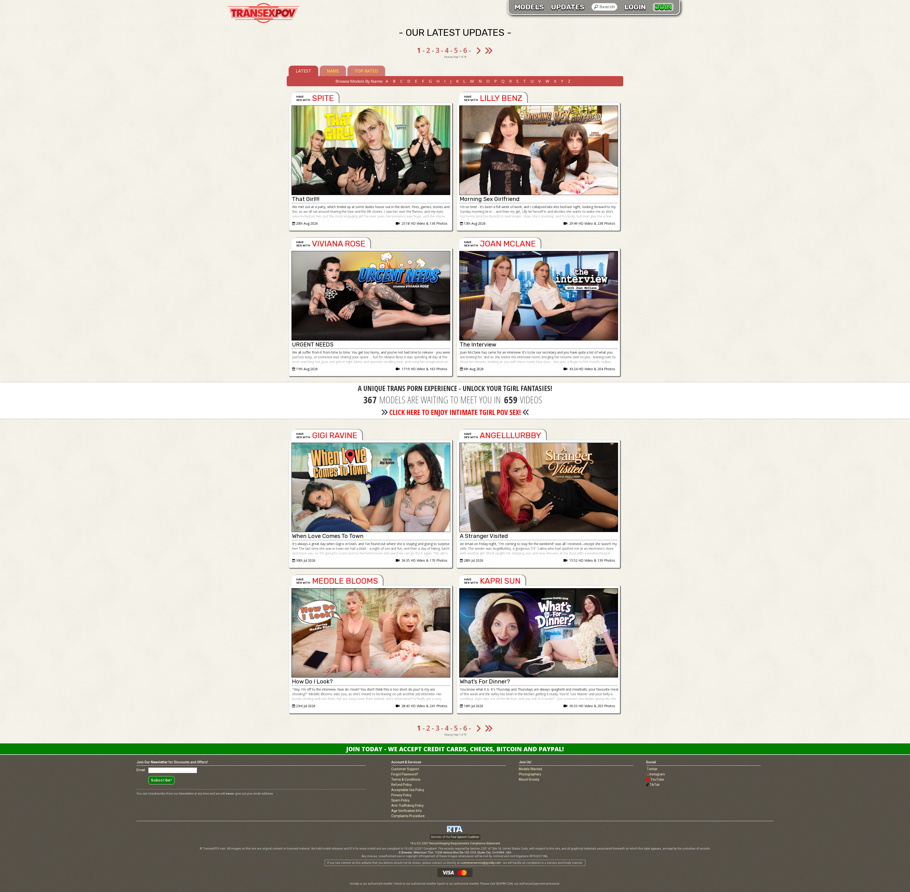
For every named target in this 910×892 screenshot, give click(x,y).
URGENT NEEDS (312, 344)
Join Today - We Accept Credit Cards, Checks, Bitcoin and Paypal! (455, 749)
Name (333, 71)
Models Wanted (530, 769)
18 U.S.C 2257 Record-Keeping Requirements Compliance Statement (455, 843)
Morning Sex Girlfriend (489, 199)
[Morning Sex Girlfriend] (538, 150)
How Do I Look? (312, 681)
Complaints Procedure (408, 816)
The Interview (478, 344)
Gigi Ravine (334, 435)
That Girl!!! (305, 199)
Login (635, 7)
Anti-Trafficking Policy (407, 805)
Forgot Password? (404, 774)
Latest (303, 71)
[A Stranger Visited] (538, 487)
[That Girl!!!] (370, 150)
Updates (567, 7)
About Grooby (529, 779)
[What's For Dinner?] (538, 633)
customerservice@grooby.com (480, 863)
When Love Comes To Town (328, 536)
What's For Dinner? (485, 681)
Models (529, 7)
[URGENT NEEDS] (370, 296)
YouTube (657, 779)
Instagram (657, 774)
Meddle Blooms (345, 581)
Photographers (530, 774)
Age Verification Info (406, 811)
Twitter (652, 769)
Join (663, 7)
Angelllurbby (510, 435)
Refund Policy (401, 785)
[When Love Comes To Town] (370, 487)
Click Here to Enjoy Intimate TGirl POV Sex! (455, 412)
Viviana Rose (338, 244)
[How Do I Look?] (370, 633)
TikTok (655, 785)
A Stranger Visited (484, 536)
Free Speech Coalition (465, 837)
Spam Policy (400, 800)
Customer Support (405, 769)
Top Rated (366, 71)
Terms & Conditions (405, 779)
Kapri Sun (500, 581)
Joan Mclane (508, 244)
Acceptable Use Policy (407, 790)
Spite (323, 98)
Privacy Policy (401, 795)
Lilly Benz (501, 98)
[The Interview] (538, 296)
